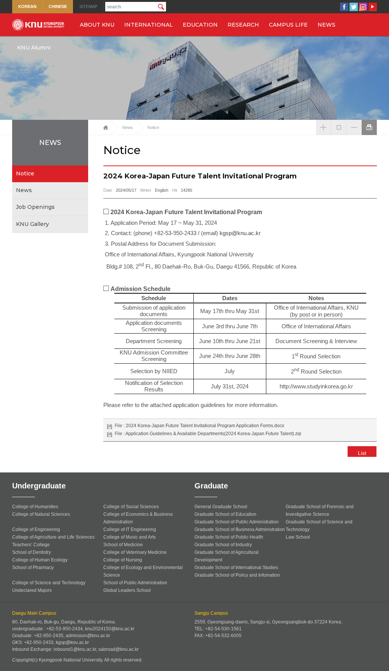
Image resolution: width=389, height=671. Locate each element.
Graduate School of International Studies (236, 567)
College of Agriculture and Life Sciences (53, 537)
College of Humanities (35, 506)
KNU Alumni (34, 47)
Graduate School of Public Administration (236, 522)
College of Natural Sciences (41, 514)
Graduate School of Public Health (228, 537)
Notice (25, 173)
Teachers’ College (31, 544)
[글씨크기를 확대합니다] (323, 123)
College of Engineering (36, 529)
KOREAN (27, 6)
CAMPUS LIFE (288, 24)
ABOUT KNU (97, 24)
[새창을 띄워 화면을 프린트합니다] (369, 123)
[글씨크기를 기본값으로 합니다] (338, 123)
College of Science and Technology (48, 582)
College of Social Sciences (131, 506)
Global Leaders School (127, 590)
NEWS (326, 24)
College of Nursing (122, 560)
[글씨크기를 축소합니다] (354, 123)
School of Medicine (123, 544)
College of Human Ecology (40, 560)
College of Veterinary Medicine (135, 552)
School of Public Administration (135, 582)
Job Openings (35, 207)
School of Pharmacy (33, 567)
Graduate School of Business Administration (239, 529)
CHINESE (58, 6)
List (362, 453)
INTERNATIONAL (148, 24)
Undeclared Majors (32, 590)
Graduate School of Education (225, 514)
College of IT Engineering (129, 529)
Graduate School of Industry (223, 544)
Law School (298, 537)
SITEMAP (88, 6)
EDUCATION (200, 24)
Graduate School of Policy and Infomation (237, 575)
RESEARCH (243, 24)
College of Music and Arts (129, 537)
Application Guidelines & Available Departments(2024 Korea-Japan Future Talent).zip (213, 433)
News (24, 190)
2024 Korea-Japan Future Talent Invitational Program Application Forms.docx (205, 425)
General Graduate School (220, 506)
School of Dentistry (31, 552)
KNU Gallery (32, 224)
